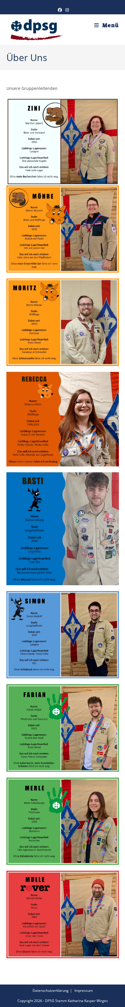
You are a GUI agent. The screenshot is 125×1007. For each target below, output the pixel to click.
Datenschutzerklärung (51, 990)
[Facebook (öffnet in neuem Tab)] (60, 10)
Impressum (83, 990)
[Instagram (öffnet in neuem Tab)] (66, 10)
